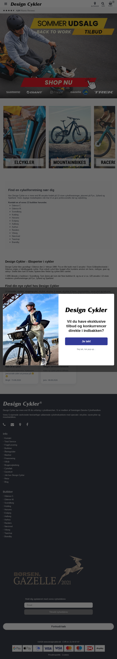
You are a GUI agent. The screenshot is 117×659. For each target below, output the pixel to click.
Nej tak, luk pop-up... (86, 349)
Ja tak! (86, 341)
